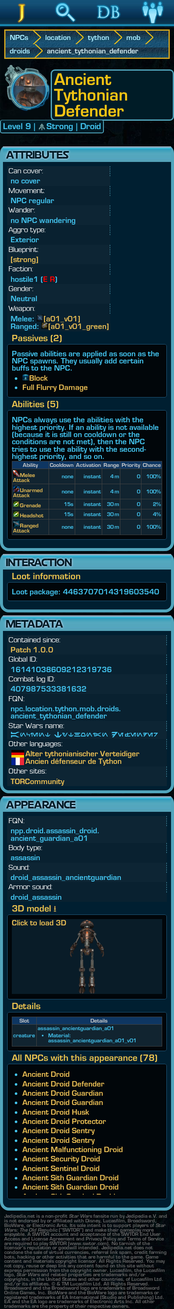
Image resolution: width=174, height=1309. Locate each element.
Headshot (32, 515)
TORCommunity (37, 781)
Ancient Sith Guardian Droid (70, 1177)
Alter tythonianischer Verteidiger (31, 754)
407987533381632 (49, 688)
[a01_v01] (62, 318)
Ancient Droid (46, 1074)
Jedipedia (21, 24)
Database (109, 24)
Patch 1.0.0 (32, 649)
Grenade (30, 505)
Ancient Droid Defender (63, 1083)
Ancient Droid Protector (64, 1121)
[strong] (24, 259)
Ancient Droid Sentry (58, 1130)
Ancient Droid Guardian (62, 1093)
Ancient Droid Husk (55, 1112)
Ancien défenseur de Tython (31, 761)
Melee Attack (24, 477)
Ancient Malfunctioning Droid (72, 1149)
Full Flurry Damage (55, 387)
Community (152, 24)
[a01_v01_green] (78, 326)
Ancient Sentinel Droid (61, 1168)
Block (38, 378)
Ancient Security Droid (61, 1158)
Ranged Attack (25, 528)
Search (65, 24)
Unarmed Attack (28, 492)
